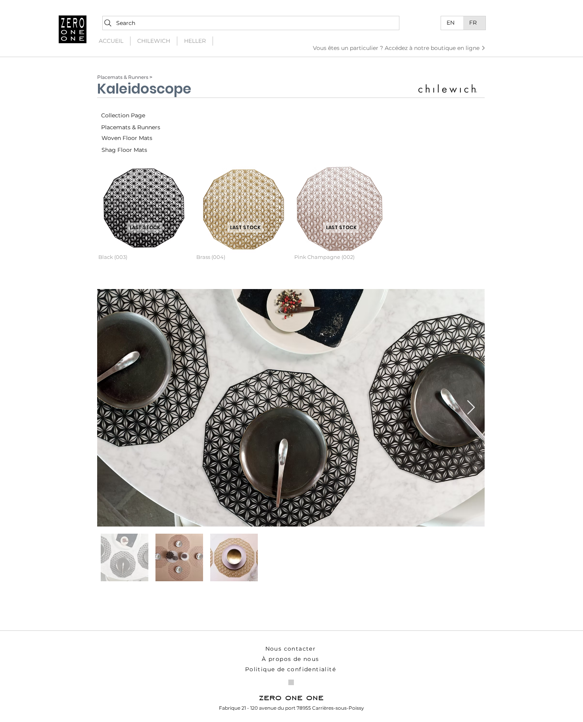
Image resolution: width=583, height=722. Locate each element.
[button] (145, 220)
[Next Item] (471, 408)
